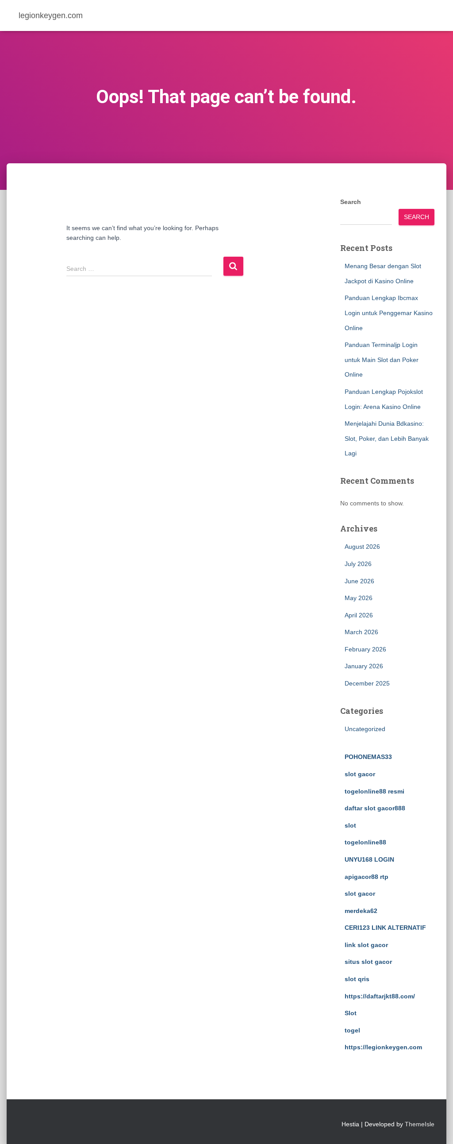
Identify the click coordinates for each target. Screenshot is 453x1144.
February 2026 (365, 649)
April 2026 (359, 615)
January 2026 (364, 666)
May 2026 (358, 597)
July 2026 (358, 563)
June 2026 (359, 581)
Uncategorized (365, 728)
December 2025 (367, 683)
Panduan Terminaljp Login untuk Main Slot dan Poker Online (381, 359)
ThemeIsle (419, 1124)
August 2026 (362, 546)
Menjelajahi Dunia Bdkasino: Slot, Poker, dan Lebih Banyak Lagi (387, 438)
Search (350, 201)
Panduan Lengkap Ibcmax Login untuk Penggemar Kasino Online (389, 312)
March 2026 (361, 632)
